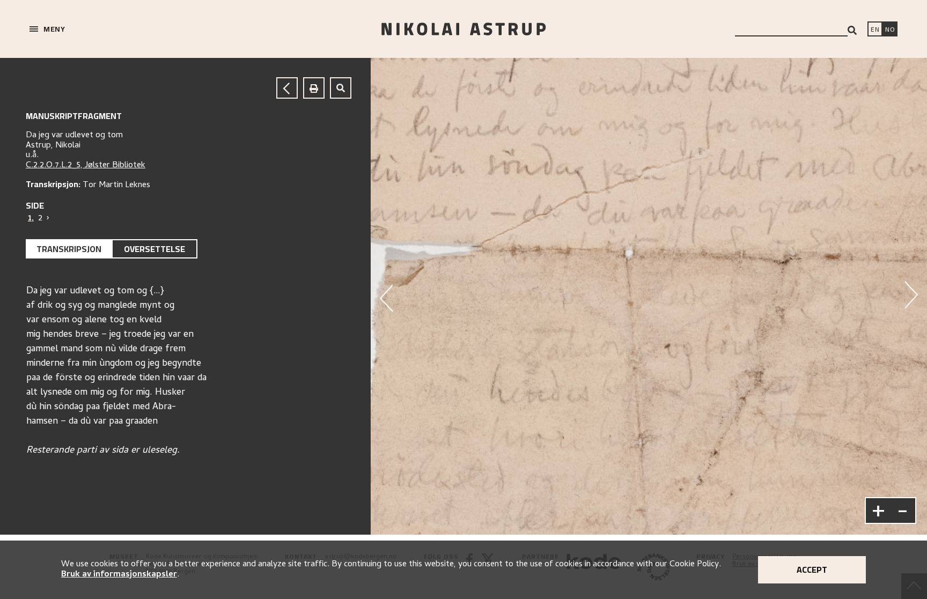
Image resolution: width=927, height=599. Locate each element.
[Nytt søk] (340, 88)
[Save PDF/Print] (314, 88)
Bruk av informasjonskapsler (119, 575)
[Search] (852, 30)
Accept (812, 569)
